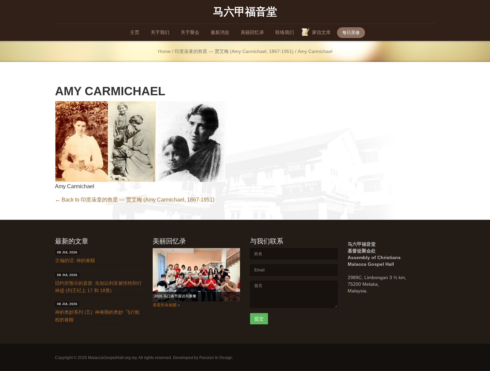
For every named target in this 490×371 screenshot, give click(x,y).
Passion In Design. (216, 357)
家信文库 (321, 32)
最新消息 (220, 32)
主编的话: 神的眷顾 (75, 260)
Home (164, 51)
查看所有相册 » (166, 305)
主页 (134, 32)
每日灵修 (351, 32)
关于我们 (160, 32)
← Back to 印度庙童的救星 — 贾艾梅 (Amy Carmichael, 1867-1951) (134, 199)
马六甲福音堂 (245, 11)
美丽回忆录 (252, 32)
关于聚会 (190, 32)
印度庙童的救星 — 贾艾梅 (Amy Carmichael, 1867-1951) (234, 51)
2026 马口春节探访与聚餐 (175, 296)
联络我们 (284, 32)
